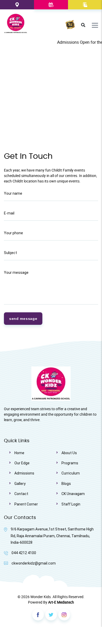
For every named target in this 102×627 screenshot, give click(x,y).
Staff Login (70, 504)
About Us (69, 453)
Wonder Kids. (41, 596)
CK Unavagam (73, 494)
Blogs (66, 484)
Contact (21, 494)
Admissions (24, 473)
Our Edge (22, 463)
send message (23, 318)
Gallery (20, 484)
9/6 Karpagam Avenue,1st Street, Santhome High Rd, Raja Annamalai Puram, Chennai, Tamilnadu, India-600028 (52, 535)
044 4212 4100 (24, 553)
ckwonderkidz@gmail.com (34, 563)
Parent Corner (26, 504)
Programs (69, 463)
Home (19, 453)
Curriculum (70, 473)
